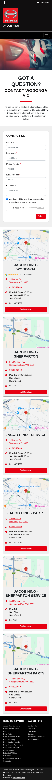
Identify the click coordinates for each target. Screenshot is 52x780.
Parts (5, 731)
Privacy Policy (33, 739)
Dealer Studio (19, 778)
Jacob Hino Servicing (11, 726)
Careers (31, 734)
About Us (31, 729)
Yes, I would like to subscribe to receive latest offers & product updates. (26, 200)
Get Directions (26, 309)
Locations (44, 2)
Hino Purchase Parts (11, 737)
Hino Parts (7, 734)
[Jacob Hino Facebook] (5, 2)
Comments (11, 185)
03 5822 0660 (15, 370)
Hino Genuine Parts (11, 729)
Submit (41, 216)
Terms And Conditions (36, 737)
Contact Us (32, 726)
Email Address (13, 175)
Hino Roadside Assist (11, 742)
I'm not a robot (18, 208)
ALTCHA (41, 208)
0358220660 (15, 687)
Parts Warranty (9, 739)
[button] (47, 35)
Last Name (11, 153)
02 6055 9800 (15, 287)
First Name (11, 142)
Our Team (32, 731)
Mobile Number (13, 164)
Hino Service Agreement (13, 745)
